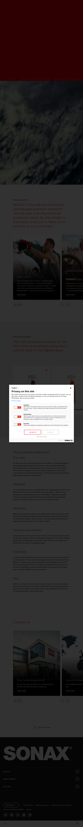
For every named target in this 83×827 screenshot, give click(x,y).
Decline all (50, 432)
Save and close (41, 436)
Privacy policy (16, 400)
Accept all (32, 432)
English (14, 388)
